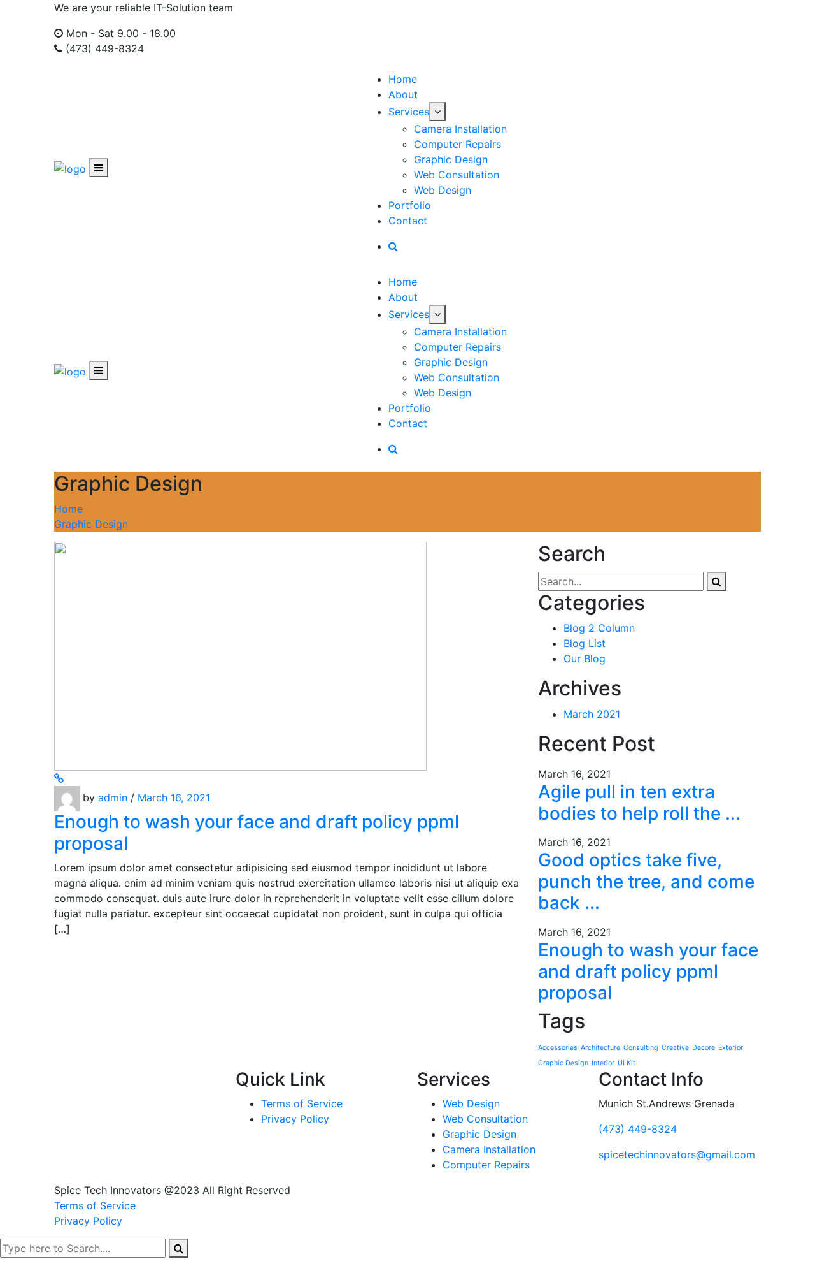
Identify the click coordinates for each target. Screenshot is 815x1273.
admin (112, 798)
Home (402, 79)
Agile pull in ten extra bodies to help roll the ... (639, 802)
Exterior (730, 1048)
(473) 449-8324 (638, 1129)
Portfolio (409, 205)
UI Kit (626, 1063)
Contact (407, 220)
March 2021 (591, 714)
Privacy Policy (295, 1118)
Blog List (584, 643)
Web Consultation (456, 174)
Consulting (640, 1048)
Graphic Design (451, 159)
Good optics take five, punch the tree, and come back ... (646, 881)
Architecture (600, 1048)
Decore (703, 1048)
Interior (603, 1063)
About (403, 94)
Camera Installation (460, 128)
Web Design (442, 190)
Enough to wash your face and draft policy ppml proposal (256, 832)
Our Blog (584, 658)
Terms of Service (302, 1103)
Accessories (558, 1048)
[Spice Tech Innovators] (70, 167)
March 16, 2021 (174, 798)
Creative (675, 1048)
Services (408, 111)
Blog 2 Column (599, 628)
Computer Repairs (457, 144)
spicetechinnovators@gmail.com (677, 1154)
